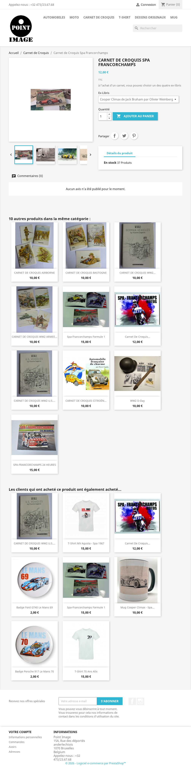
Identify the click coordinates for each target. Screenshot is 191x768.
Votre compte (20, 732)
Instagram (140, 701)
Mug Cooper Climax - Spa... (137, 607)
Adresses (14, 751)
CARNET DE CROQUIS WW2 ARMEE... (34, 336)
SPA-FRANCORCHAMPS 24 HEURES (34, 465)
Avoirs (12, 747)
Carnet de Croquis (98, 17)
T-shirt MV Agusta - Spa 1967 (86, 543)
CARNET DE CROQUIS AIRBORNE (34, 272)
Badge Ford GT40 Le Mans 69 (34, 607)
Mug (174, 17)
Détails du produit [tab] (120, 153)
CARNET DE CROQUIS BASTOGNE (86, 272)
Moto (74, 17)
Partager (114, 135)
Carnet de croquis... (137, 336)
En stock (110, 162)
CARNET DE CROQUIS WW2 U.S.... (34, 400)
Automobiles (54, 17)
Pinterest (134, 135)
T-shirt (124, 17)
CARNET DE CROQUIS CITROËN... (86, 400)
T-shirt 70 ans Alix (86, 671)
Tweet (124, 135)
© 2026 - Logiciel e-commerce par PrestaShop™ (95, 763)
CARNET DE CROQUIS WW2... (138, 272)
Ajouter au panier (135, 116)
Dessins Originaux (150, 17)
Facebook (132, 701)
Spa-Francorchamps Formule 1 (86, 336)
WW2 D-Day (137, 400)
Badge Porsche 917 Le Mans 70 (34, 671)
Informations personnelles (25, 737)
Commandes (16, 742)
